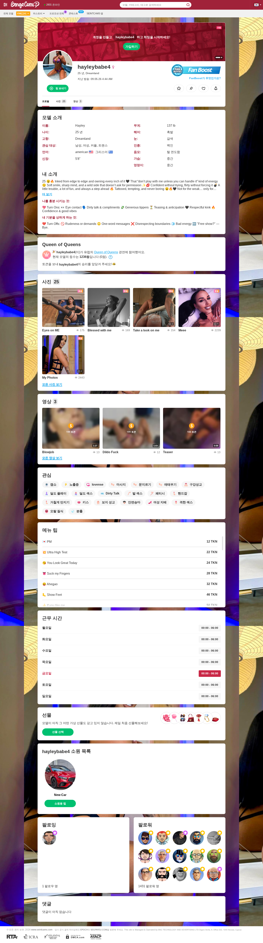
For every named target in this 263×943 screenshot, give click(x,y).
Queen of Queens (106, 252)
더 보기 (47, 194)
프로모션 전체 (56, 13)
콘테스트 (73, 13)
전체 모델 (8, 13)
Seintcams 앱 (95, 13)
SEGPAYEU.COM (98, 930)
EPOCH (84, 930)
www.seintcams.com (41, 929)
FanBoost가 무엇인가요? (205, 78)
